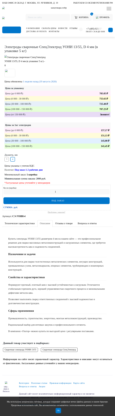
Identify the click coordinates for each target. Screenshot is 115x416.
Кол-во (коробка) (9, 188)
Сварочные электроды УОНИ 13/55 (20, 350)
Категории (24, 383)
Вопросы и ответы (87, 223)
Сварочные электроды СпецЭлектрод (59, 350)
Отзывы (73, 28)
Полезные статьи (39, 383)
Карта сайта (79, 383)
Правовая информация (60, 383)
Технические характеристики (20, 223)
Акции (42, 386)
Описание (45, 223)
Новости (63, 28)
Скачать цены (49, 28)
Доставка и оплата (36, 31)
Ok (58, 410)
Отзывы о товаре (64, 223)
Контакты (54, 31)
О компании (33, 28)
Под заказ (57, 201)
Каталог (11, 30)
